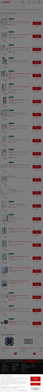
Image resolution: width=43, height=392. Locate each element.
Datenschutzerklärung (22, 390)
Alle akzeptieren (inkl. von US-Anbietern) (35, 379)
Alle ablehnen (35, 384)
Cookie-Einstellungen (35, 389)
